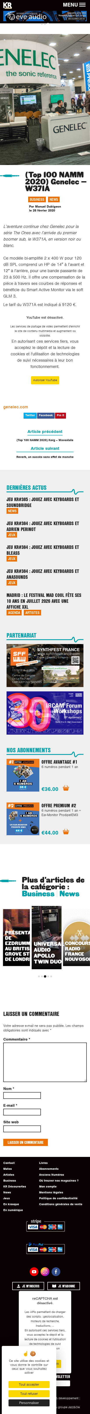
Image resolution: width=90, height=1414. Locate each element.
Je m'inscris (30, 1286)
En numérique (13, 1210)
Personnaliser (29, 1403)
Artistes (32, 612)
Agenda (14, 612)
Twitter (30, 415)
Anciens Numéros (51, 1175)
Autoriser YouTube (45, 380)
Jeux (12, 534)
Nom (8, 1088)
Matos (7, 1169)
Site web (11, 1122)
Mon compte (48, 1186)
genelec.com (15, 407)
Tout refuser (29, 1394)
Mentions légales (51, 1192)
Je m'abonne (66, 1286)
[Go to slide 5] (51, 976)
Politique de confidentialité (58, 1198)
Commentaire (16, 1039)
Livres (43, 1163)
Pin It (60, 415)
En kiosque (11, 1204)
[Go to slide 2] (45, 24)
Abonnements (49, 1169)
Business (37, 199)
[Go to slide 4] (48, 976)
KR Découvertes (14, 1186)
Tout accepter (29, 1384)
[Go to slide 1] (42, 24)
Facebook (46, 415)
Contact (9, 1163)
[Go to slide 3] (48, 24)
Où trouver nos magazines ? (58, 1180)
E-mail (10, 1105)
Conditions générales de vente (60, 1204)
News (54, 199)
